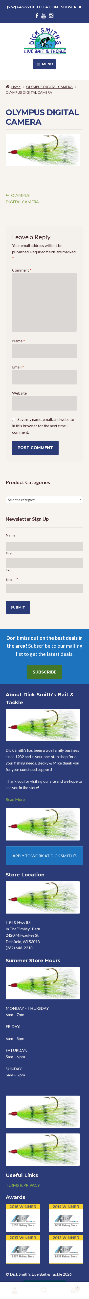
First (9, 553)
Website (19, 393)
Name (18, 340)
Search (44, 1290)
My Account (15, 1290)
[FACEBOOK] (37, 16)
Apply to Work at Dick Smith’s (45, 855)
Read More (15, 799)
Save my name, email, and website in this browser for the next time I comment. (43, 425)
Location (47, 6)
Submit (17, 607)
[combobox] (45, 499)
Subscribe (71, 6)
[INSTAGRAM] (51, 16)
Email (18, 367)
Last (9, 570)
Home (16, 87)
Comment (21, 270)
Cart (68, 1286)
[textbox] (44, 499)
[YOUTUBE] (43, 16)
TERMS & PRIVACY (23, 1185)
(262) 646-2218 (20, 6)
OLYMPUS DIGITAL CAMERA (49, 87)
